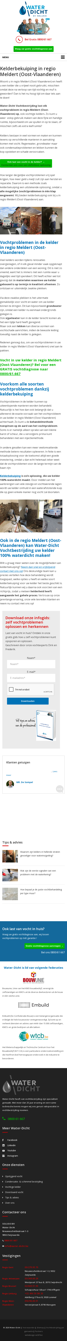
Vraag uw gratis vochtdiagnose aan (33, 49)
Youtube (11, 1150)
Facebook (12, 1140)
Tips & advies (12, 1197)
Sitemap (40, 1327)
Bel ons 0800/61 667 (53, 952)
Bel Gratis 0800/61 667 (38, 39)
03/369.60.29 (31, 1278)
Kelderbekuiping (10, 476)
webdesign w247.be (34, 1335)
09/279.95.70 (31, 1267)
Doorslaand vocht (14, 1192)
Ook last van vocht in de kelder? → (26, 163)
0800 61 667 (16, 1119)
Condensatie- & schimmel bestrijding (24, 1181)
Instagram (12, 1155)
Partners (39, 1331)
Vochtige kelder (13, 1186)
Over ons (9, 1202)
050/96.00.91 (31, 1300)
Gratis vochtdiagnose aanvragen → (44, 946)
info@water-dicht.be (16, 1246)
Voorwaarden (29, 1327)
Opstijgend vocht (14, 1176)
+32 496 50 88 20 (34, 1293)
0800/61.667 (10, 373)
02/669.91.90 (31, 1285)
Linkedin (11, 1145)
